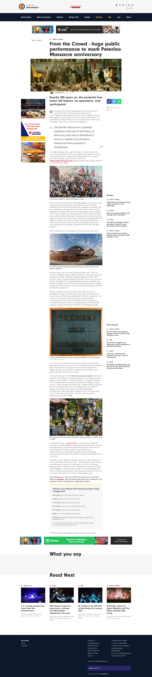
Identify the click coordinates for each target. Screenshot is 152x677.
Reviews (60, 17)
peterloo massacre (73, 533)
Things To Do (74, 17)
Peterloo (60, 533)
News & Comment (44, 17)
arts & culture (91, 533)
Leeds (23, 643)
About (128, 17)
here (70, 395)
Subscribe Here (93, 645)
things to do (83, 533)
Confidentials (60, 92)
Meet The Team (93, 653)
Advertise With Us (94, 643)
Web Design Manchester (94, 673)
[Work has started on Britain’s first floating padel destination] (119, 212)
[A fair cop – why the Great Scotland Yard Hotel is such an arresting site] (119, 354)
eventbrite (60, 479)
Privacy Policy (92, 648)
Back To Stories (36, 40)
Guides (87, 17)
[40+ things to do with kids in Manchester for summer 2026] (90, 603)
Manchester (25, 640)
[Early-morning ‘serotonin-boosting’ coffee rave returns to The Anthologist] (119, 202)
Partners (99, 17)
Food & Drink (26, 17)
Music (65, 533)
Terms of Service (93, 650)
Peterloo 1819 (71, 443)
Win (109, 17)
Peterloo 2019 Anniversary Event (61, 161)
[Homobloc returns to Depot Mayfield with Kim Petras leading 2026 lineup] (119, 603)
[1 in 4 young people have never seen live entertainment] (33, 603)
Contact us (91, 640)
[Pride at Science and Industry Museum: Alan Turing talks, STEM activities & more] (119, 234)
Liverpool (24, 645)
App (118, 17)
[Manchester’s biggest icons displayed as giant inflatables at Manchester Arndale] (119, 343)
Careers (90, 656)
